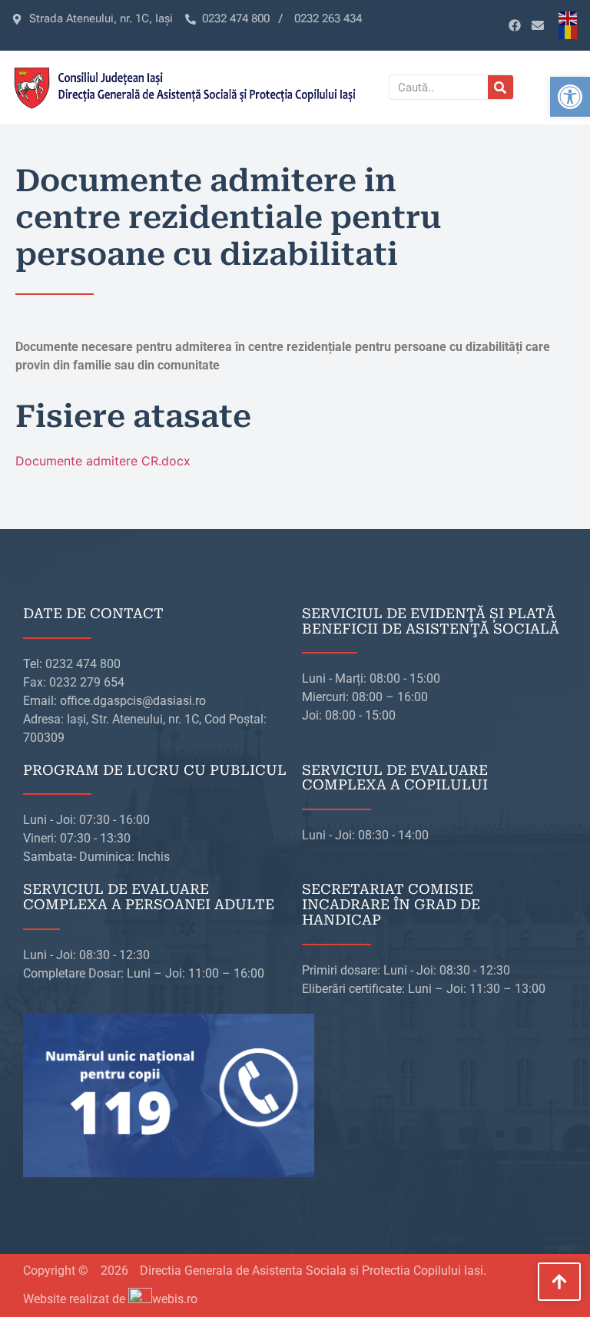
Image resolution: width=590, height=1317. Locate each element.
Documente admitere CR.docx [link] (103, 460)
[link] (570, 97)
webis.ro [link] (174, 1299)
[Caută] (500, 87)
